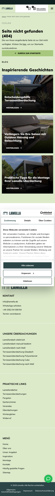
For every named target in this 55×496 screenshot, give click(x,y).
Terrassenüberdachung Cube (16, 360)
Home (4, 16)
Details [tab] (27, 220)
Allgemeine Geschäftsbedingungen (11, 491)
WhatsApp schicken (12, 305)
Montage (7, 460)
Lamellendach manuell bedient (17, 343)
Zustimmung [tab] (10, 220)
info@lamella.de (10, 301)
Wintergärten (9, 414)
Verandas (7, 406)
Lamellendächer (10, 390)
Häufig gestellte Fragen (13, 468)
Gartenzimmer (9, 402)
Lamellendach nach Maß (14, 348)
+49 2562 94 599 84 (12, 309)
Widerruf (7, 418)
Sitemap (6, 472)
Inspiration (8, 456)
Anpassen (26, 273)
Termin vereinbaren (12, 314)
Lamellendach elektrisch (14, 339)
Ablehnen (27, 281)
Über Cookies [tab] (45, 220)
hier (24, 44)
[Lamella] (27, 287)
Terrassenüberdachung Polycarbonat (20, 356)
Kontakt (6, 464)
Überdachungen (10, 410)
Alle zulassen (27, 265)
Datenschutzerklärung (44, 491)
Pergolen (7, 398)
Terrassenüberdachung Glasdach (18, 352)
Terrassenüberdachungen (14, 394)
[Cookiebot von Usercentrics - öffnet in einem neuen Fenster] (40, 213)
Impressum (28, 491)
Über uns (7, 448)
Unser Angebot (10, 452)
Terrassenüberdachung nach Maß (18, 364)
